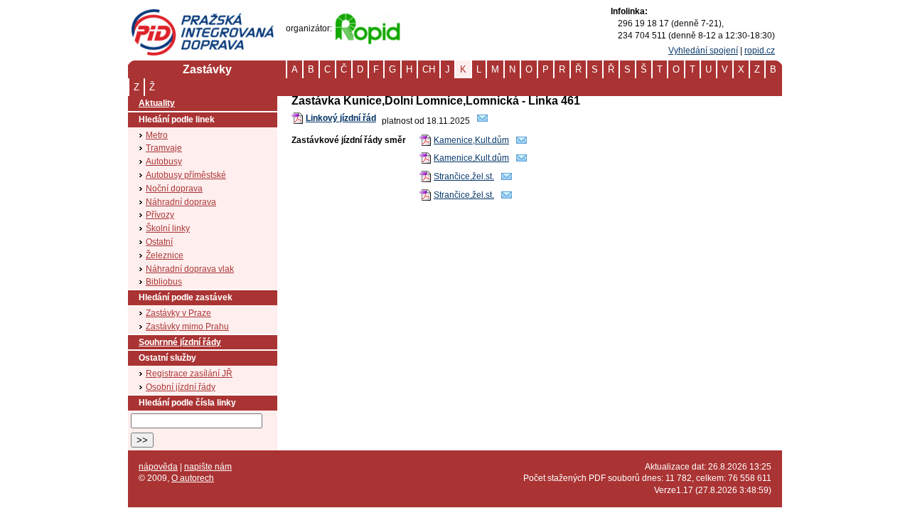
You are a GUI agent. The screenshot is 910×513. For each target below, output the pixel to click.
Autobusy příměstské (186, 175)
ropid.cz (759, 50)
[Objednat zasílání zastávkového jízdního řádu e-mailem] (522, 143)
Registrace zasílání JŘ (189, 374)
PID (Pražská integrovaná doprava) (202, 15)
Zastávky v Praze (178, 313)
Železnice (164, 255)
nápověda (158, 467)
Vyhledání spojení (703, 50)
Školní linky (168, 228)
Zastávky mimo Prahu (187, 327)
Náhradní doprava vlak (190, 269)
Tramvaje (164, 148)
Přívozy (160, 215)
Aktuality (157, 103)
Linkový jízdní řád (341, 118)
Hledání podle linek (177, 120)
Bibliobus (164, 282)
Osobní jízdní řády (180, 387)
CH (428, 69)
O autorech (192, 478)
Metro (157, 135)
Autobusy (164, 161)
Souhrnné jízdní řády (180, 342)
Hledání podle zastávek (185, 297)
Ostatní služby (167, 358)
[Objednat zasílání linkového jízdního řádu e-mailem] (482, 121)
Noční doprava (174, 189)
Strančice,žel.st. (464, 176)
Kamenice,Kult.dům (471, 140)
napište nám (208, 467)
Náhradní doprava (181, 202)
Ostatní (159, 242)
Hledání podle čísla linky (187, 403)
